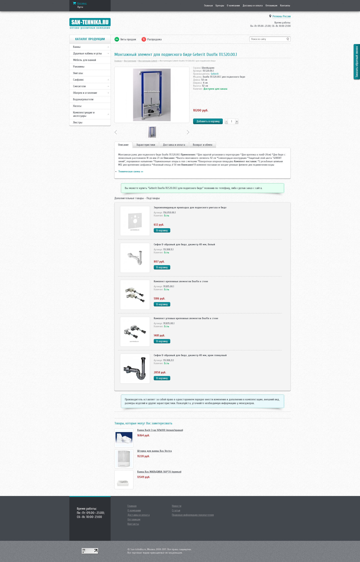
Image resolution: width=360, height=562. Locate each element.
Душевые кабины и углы (87, 53)
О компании (233, 5)
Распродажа (154, 39)
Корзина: (82, 3)
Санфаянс (78, 79)
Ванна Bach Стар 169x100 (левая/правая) (160, 430)
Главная (208, 5)
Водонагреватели (83, 99)
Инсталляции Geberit (147, 60)
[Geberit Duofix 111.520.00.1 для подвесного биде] (151, 95)
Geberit (215, 73)
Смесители (79, 86)
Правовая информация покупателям (193, 515)
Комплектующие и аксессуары (83, 114)
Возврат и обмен (202, 144)
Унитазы (78, 73)
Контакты (285, 5)
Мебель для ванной (84, 60)
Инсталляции (130, 60)
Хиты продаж (128, 39)
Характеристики (145, 144)
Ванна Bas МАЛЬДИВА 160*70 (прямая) (159, 471)
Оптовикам (271, 5)
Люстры (77, 122)
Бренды (220, 5)
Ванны (76, 47)
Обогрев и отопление (85, 93)
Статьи (176, 510)
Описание (123, 144)
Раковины (78, 66)
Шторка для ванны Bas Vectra (154, 450)
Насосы (77, 106)
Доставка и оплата (253, 5)
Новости (176, 506)
